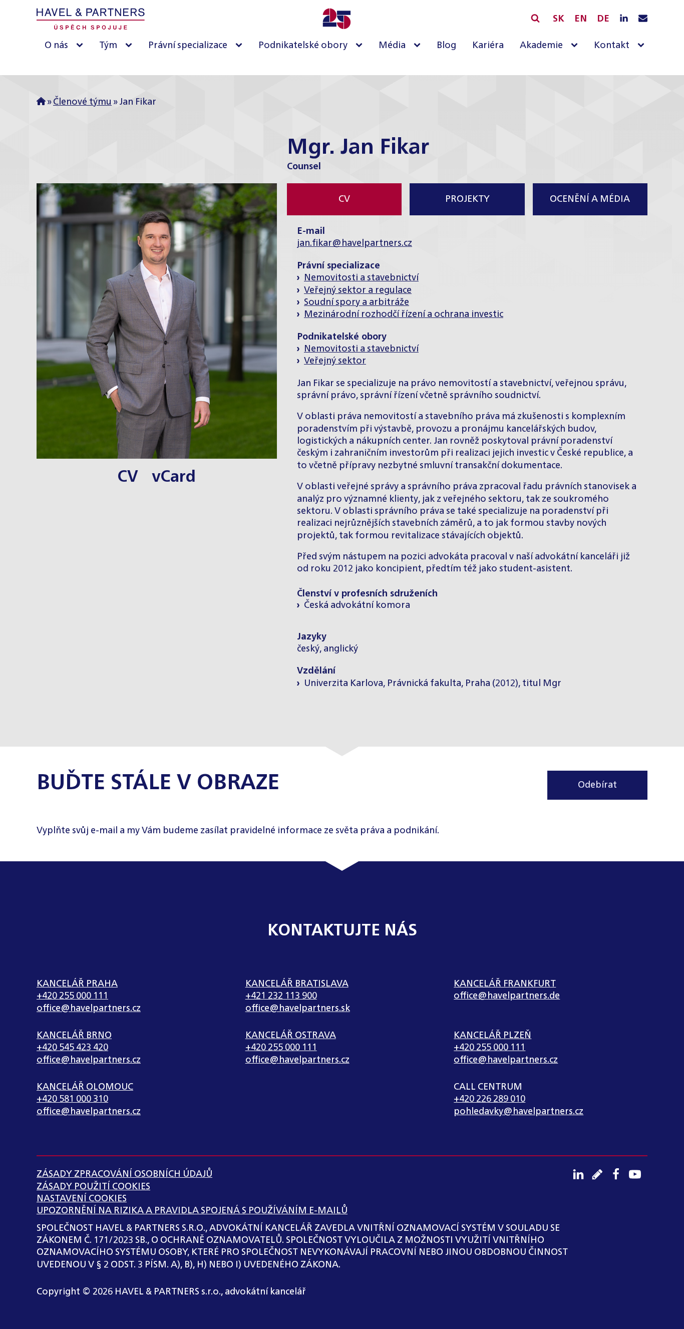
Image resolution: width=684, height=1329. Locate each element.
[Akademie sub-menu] (576, 46)
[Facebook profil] (619, 1174)
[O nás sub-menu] (81, 46)
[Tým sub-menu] (130, 46)
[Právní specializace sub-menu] (240, 46)
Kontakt (611, 45)
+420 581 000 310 (72, 1099)
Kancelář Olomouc (85, 1087)
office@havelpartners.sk (297, 1008)
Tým (108, 45)
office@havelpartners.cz (89, 1008)
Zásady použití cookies (93, 1186)
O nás (56, 45)
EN (580, 19)
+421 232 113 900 (281, 996)
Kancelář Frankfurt (505, 983)
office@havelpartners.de (507, 996)
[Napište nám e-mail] (642, 19)
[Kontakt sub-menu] (642, 46)
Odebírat (597, 785)
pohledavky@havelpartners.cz (518, 1111)
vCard (174, 477)
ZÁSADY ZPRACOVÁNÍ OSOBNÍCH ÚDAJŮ (124, 1174)
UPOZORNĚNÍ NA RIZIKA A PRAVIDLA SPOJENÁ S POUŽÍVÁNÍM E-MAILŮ (192, 1210)
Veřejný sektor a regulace (358, 290)
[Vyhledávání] (535, 18)
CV (128, 477)
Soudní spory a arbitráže (356, 302)
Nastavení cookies (82, 1198)
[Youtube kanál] (638, 1174)
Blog (446, 45)
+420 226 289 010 (489, 1099)
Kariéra (488, 45)
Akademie (541, 45)
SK (558, 19)
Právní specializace (187, 45)
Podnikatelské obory (303, 45)
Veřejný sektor (335, 361)
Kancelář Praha (77, 983)
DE (603, 19)
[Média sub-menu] (419, 46)
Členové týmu (82, 102)
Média (392, 45)
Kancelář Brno (74, 1035)
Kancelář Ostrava (290, 1035)
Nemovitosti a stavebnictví (361, 277)
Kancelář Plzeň (492, 1035)
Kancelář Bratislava (297, 983)
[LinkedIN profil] (623, 19)
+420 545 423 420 (72, 1047)
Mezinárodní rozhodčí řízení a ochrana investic (403, 314)
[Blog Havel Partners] (600, 1174)
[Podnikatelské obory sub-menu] (361, 46)
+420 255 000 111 (72, 996)
